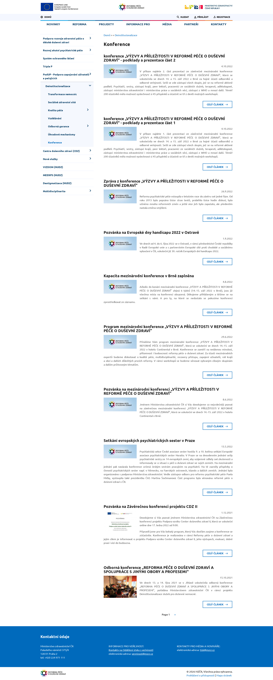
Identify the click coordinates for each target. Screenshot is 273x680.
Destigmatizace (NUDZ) (57, 183)
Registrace (223, 17)
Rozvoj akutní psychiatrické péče (63, 50)
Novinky (53, 24)
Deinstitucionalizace (58, 86)
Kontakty (218, 24)
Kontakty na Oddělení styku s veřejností (131, 650)
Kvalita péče (55, 110)
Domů (47, 17)
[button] (181, 17)
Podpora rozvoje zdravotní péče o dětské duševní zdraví (63, 40)
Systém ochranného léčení (58, 58)
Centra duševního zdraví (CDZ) (61, 151)
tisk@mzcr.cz (207, 650)
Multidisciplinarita (54, 191)
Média (167, 24)
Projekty (106, 24)
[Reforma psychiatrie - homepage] (131, 6)
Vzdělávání (54, 118)
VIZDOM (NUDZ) (53, 167)
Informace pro (138, 24)
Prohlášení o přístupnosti (201, 675)
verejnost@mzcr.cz (142, 653)
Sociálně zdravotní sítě (62, 102)
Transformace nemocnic (62, 94)
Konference (55, 142)
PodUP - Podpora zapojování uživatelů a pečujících (66, 76)
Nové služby (50, 159)
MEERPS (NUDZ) (53, 175)
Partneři (191, 24)
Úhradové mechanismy (61, 134)
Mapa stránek (224, 675)
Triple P (47, 66)
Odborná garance (58, 126)
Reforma (79, 24)
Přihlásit (202, 17)
